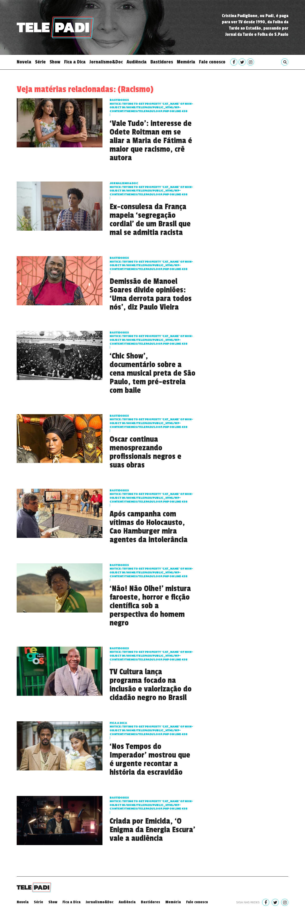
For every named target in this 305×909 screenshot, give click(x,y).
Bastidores (161, 62)
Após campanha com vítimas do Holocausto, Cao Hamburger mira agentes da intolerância (149, 527)
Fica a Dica (75, 62)
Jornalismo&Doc (106, 62)
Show (55, 62)
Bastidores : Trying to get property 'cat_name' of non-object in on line (151, 105)
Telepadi (55, 27)
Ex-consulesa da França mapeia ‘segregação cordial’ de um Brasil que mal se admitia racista (150, 219)
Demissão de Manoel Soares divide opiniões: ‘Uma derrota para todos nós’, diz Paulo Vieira (151, 294)
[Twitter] (242, 62)
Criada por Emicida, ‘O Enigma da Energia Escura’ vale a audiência (152, 829)
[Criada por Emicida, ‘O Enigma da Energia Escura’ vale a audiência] (59, 820)
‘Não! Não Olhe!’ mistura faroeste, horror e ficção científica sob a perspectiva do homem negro (150, 606)
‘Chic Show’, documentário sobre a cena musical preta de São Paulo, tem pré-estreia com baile (152, 373)
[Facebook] (233, 62)
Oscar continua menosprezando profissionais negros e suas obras (145, 452)
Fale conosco (212, 62)
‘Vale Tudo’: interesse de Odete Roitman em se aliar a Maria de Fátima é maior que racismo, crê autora (151, 141)
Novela (24, 62)
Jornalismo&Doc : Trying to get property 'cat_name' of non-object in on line (151, 189)
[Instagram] (250, 62)
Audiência (137, 62)
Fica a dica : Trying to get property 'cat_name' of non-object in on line (151, 728)
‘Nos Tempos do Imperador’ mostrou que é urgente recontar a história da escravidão (150, 759)
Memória (186, 62)
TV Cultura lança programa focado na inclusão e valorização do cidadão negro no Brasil (151, 684)
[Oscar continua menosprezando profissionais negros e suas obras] (59, 438)
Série (40, 62)
